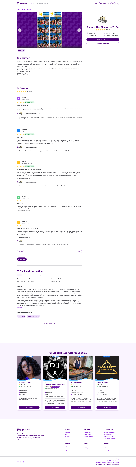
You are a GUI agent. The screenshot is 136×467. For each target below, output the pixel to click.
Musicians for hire (109, 436)
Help (66, 446)
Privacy (117, 459)
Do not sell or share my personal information (107, 462)
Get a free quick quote (103, 39)
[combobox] (46, 3)
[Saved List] (113, 3)
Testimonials (87, 450)
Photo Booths (92, 35)
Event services (108, 446)
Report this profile (50, 323)
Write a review (22, 259)
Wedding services (109, 450)
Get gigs (86, 446)
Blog (66, 434)
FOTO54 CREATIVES (25, 382)
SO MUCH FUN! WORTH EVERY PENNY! (28, 228)
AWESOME (20, 137)
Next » (79, 251)
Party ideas (87, 434)
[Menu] (117, 3)
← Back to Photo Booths (24, 9)
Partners (67, 436)
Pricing (86, 448)
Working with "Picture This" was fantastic (29, 169)
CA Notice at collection (113, 460)
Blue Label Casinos (76, 382)
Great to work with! (22, 105)
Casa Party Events (102, 382)
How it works (87, 432)
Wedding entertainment (110, 438)
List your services (104, 3)
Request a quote (89, 436)
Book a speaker (108, 434)
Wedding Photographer (33, 316)
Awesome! (20, 203)
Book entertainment (109, 432)
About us (67, 432)
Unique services (108, 448)
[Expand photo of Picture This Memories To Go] (102, 19)
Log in (95, 3)
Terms (112, 459)
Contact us (68, 448)
